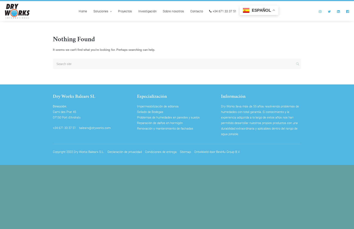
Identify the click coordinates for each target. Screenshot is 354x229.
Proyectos (125, 11)
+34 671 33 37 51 (224, 11)
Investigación (147, 11)
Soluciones (101, 11)
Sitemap (185, 152)
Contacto (196, 11)
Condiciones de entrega (161, 152)
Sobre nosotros (173, 11)
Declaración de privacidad (125, 152)
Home (83, 11)
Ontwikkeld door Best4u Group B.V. (217, 152)
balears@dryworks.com (95, 128)
